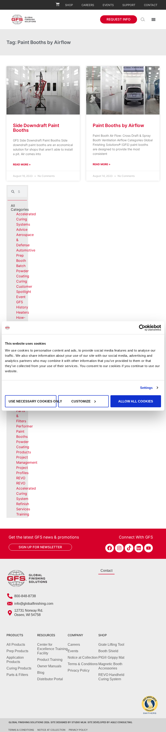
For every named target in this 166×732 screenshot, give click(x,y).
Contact (150, 5)
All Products (15, 644)
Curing (21, 281)
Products (23, 452)
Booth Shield (108, 651)
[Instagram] (119, 548)
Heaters (22, 312)
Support (128, 5)
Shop (69, 5)
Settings (146, 388)
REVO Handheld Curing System (111, 677)
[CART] (58, 4)
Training (22, 514)
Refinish (22, 504)
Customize (81, 401)
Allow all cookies (135, 401)
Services (23, 509)
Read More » (22, 164)
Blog (40, 672)
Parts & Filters (17, 675)
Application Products (15, 660)
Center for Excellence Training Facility (52, 649)
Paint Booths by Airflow (118, 125)
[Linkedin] (138, 548)
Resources (46, 635)
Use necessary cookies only (32, 401)
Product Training (49, 659)
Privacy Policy (78, 670)
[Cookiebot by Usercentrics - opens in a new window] (142, 328)
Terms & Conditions (83, 664)
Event (21, 297)
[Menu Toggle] (153, 19)
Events (108, 5)
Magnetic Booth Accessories (110, 666)
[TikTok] (129, 548)
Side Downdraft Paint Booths (36, 128)
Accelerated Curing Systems (26, 219)
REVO (20, 478)
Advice (21, 229)
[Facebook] (109, 548)
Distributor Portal (50, 679)
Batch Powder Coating (22, 271)
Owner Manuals (49, 666)
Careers (87, 5)
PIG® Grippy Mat (111, 657)
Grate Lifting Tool (111, 644)
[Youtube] (148, 548)
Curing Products (18, 668)
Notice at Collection (83, 657)
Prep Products (17, 651)
